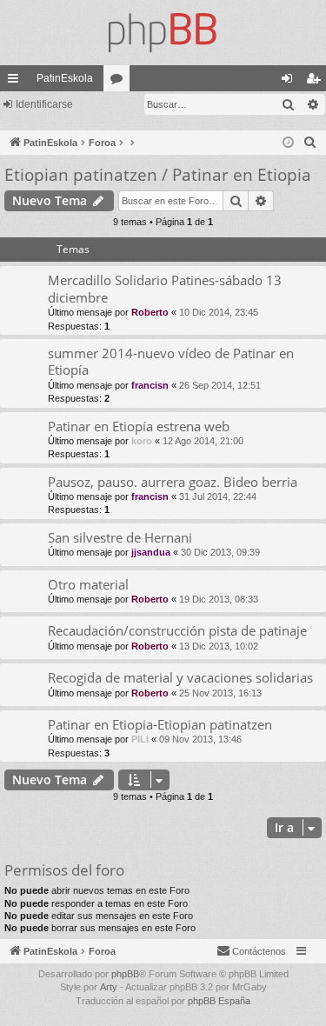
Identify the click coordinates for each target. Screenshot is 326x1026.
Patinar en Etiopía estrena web (139, 426)
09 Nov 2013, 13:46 (200, 739)
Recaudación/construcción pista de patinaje (177, 630)
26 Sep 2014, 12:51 (220, 385)
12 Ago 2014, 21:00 (203, 441)
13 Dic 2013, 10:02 (218, 646)
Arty (108, 987)
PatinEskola (65, 78)
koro (141, 441)
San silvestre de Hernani (120, 537)
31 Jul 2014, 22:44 (217, 496)
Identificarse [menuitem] (290, 81)
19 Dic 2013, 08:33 (218, 599)
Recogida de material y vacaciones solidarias (180, 677)
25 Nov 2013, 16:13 (220, 693)
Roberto (150, 312)
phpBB (125, 974)
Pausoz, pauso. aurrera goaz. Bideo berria (172, 481)
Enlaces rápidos (16, 81)
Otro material (88, 584)
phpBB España (219, 1001)
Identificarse (44, 104)
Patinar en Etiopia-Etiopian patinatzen (160, 724)
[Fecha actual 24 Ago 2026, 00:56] (288, 143)
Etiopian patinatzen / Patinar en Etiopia (157, 174)
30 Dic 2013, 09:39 (220, 552)
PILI (140, 739)
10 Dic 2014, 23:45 (218, 312)
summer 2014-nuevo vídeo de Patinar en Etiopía (171, 361)
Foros (120, 81)
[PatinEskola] (163, 32)
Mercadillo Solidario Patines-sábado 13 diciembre (165, 288)
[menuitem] (310, 142)
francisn (150, 385)
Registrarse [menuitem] (316, 81)
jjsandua (150, 552)
